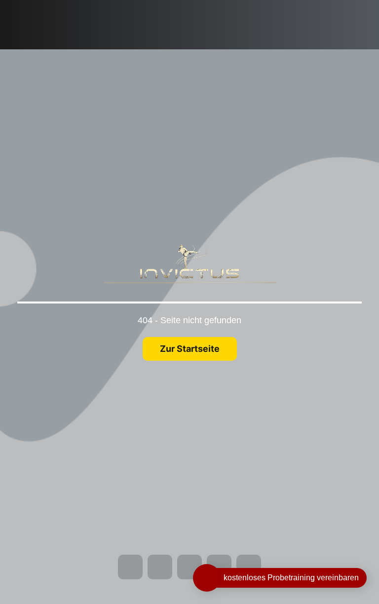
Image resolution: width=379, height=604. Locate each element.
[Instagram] (17, 21)
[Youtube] (17, 34)
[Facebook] (17, 7)
